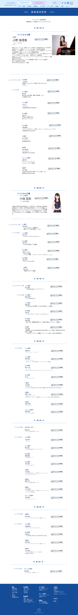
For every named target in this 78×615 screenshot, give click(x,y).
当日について (27, 589)
